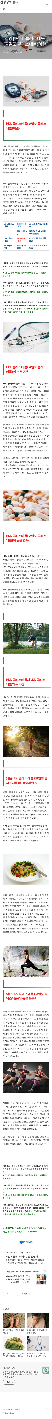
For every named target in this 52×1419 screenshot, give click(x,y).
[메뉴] (47, 5)
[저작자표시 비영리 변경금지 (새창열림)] (33, 1294)
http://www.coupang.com (16, 1252)
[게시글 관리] (15, 1294)
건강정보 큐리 (9, 1368)
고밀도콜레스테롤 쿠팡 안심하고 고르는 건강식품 (25, 1256)
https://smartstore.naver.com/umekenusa (22, 1272)
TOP (47, 1410)
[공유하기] (11, 1294)
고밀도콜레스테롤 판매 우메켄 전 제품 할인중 (17, 1275)
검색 (41, 5)
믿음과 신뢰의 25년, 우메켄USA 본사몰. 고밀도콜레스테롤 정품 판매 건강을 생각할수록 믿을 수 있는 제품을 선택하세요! (17, 1281)
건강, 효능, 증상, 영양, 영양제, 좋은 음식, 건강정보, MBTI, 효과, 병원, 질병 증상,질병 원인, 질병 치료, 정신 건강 (20, 1374)
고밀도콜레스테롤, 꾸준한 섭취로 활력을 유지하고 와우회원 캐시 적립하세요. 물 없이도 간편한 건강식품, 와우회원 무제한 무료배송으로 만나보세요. (25, 1261)
